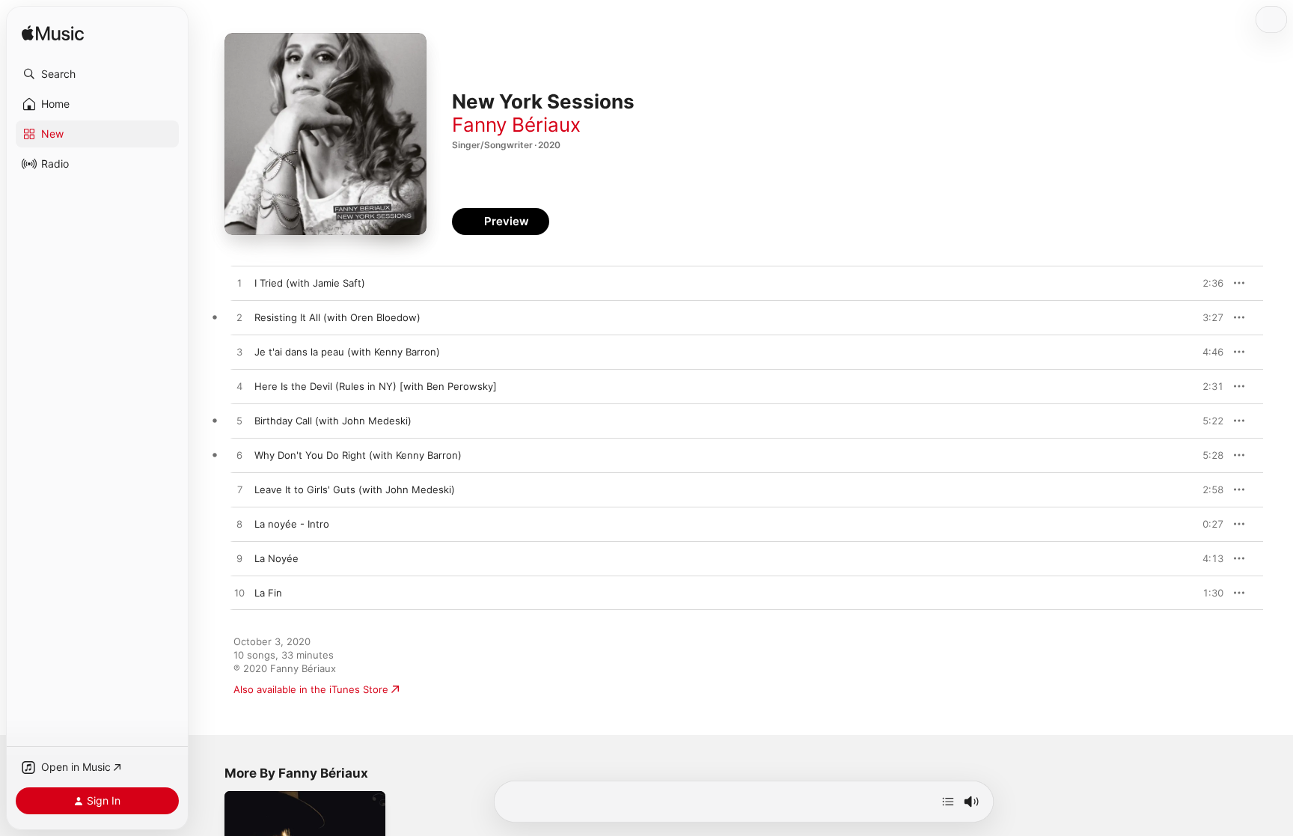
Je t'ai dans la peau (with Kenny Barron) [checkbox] (347, 352)
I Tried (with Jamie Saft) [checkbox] (309, 283)
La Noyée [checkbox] (276, 558)
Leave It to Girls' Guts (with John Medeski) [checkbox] (354, 489)
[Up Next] (948, 801)
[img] (53, 34)
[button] (97, 74)
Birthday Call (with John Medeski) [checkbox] (333, 421)
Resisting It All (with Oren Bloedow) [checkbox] (337, 317)
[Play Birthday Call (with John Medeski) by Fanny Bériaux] (239, 421)
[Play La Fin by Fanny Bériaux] (239, 593)
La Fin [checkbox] (268, 593)
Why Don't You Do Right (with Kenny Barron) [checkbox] (358, 455)
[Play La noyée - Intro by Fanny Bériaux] (239, 524)
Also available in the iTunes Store (310, 689)
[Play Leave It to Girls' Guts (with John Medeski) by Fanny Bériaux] (239, 490)
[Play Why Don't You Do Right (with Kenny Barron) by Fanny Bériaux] (239, 456)
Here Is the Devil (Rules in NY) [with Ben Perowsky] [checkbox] (375, 386)
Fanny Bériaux (516, 124)
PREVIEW (1206, 282)
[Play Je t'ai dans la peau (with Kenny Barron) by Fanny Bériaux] (239, 352)
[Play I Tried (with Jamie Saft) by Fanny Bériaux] (239, 283)
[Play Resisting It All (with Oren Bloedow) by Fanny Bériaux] (239, 318)
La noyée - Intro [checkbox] (291, 524)
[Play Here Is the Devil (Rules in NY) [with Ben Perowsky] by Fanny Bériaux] (239, 387)
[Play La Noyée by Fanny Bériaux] (239, 559)
